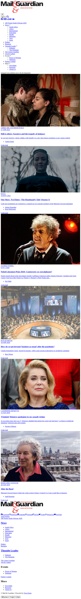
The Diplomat (9, 557)
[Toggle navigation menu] (2, 14)
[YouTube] (13, 19)
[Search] (8, 17)
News (4, 523)
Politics (3, 544)
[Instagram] (3, 19)
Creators (7, 516)
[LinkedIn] (5, 19)
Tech (6, 539)
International (9, 531)
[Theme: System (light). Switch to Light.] (4, 17)
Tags (2, 516)
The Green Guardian (8, 560)
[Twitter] (10, 19)
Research (8, 588)
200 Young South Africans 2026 (11, 518)
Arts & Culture (6, 562)
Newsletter (8, 586)
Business (4, 546)
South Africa (9, 527)
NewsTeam (27, 593)
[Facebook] (2, 19)
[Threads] (7, 19)
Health (7, 535)
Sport (7, 541)
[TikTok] (8, 19)
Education (8, 533)
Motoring (8, 537)
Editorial (8, 555)
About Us (8, 589)
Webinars (8, 573)
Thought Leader (9, 550)
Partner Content (6, 577)
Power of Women (11, 571)
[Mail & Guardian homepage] (40, 7)
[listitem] (5, 515)
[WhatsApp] (12, 19)
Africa (7, 529)
